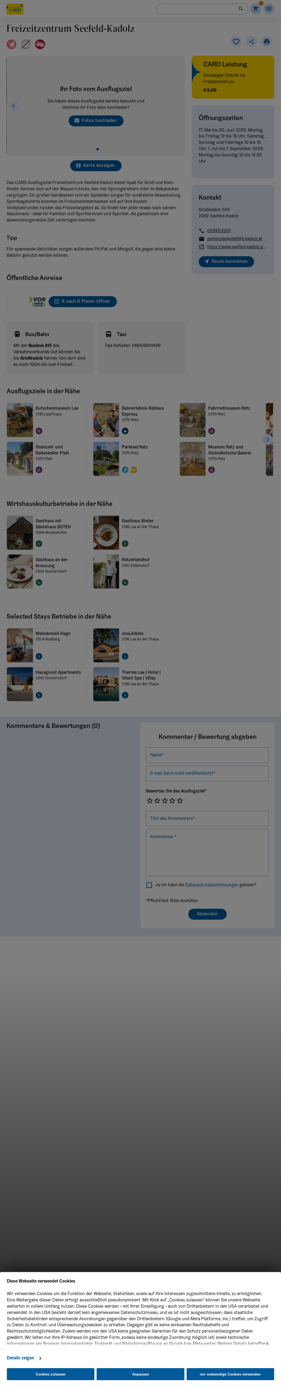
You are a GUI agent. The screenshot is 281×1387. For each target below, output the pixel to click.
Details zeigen (20, 1358)
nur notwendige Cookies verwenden (230, 1374)
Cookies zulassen (51, 1374)
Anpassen (140, 1374)
